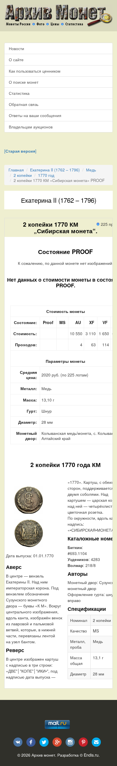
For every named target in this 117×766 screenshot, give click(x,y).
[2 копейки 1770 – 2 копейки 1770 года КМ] (28, 499)
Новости (16, 48)
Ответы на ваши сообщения (35, 115)
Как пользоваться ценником (34, 71)
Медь (91, 170)
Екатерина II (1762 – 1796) (55, 170)
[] (20, 151)
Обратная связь (23, 104)
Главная (16, 170)
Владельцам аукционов (31, 127)
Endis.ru (91, 755)
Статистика (19, 93)
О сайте (16, 59)
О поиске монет (23, 82)
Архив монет (43, 755)
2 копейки (23, 175)
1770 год (46, 175)
